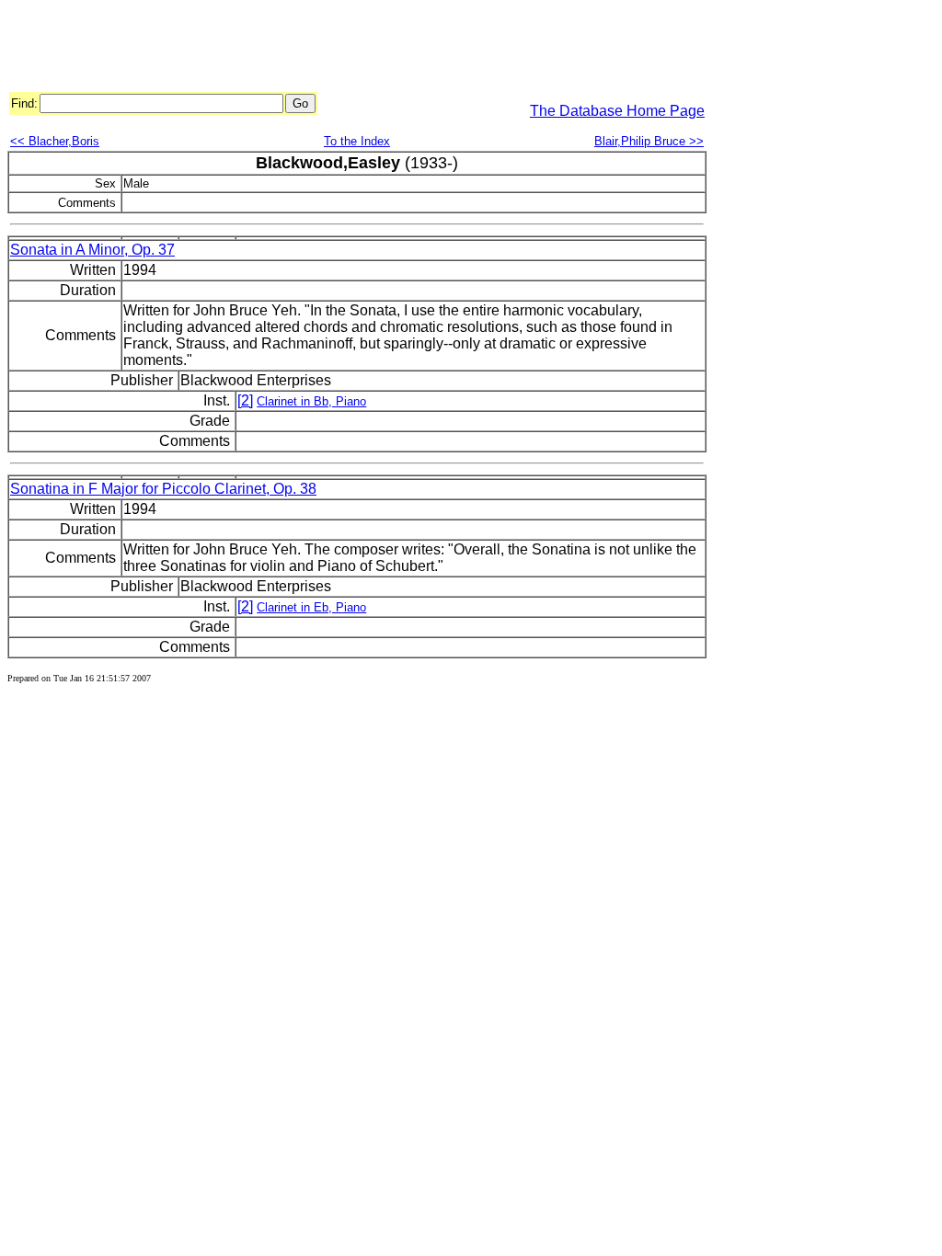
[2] (245, 400)
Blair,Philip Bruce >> (649, 141)
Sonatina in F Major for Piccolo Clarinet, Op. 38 (163, 489)
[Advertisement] (342, 48)
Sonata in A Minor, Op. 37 (92, 249)
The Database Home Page (617, 111)
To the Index (357, 141)
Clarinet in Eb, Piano (311, 607)
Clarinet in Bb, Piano (311, 401)
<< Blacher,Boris (54, 141)
